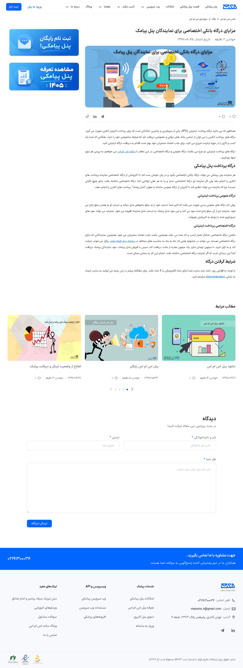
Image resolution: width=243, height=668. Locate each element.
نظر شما (210, 459)
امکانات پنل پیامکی (142, 598)
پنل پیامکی (211, 7)
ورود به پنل (35, 7)
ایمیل (114, 437)
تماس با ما (50, 635)
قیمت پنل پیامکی (189, 7)
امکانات (170, 7)
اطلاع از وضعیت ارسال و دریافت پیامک (55, 366)
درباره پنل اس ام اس (198, 19)
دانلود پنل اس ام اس (221, 366)
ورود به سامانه (145, 626)
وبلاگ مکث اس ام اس (43, 626)
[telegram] (102, 116)
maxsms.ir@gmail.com (206, 609)
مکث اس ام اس (125, 152)
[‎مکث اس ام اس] (230, 7)
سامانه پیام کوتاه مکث (122, 241)
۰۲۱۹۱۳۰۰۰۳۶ (19, 559)
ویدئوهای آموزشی (45, 608)
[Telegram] (222, 630)
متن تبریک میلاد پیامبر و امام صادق (34, 598)
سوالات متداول (47, 617)
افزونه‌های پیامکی (95, 617)
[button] (87, 116)
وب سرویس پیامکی (94, 598)
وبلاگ (89, 7)
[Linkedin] (233, 630)
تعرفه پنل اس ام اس (141, 608)
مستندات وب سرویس (92, 608)
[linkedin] (95, 116)
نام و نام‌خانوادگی (204, 437)
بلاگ (214, 19)
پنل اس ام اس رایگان (144, 366)
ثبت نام (13, 7)
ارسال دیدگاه (39, 523)
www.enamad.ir (215, 277)
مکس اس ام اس (227, 19)
